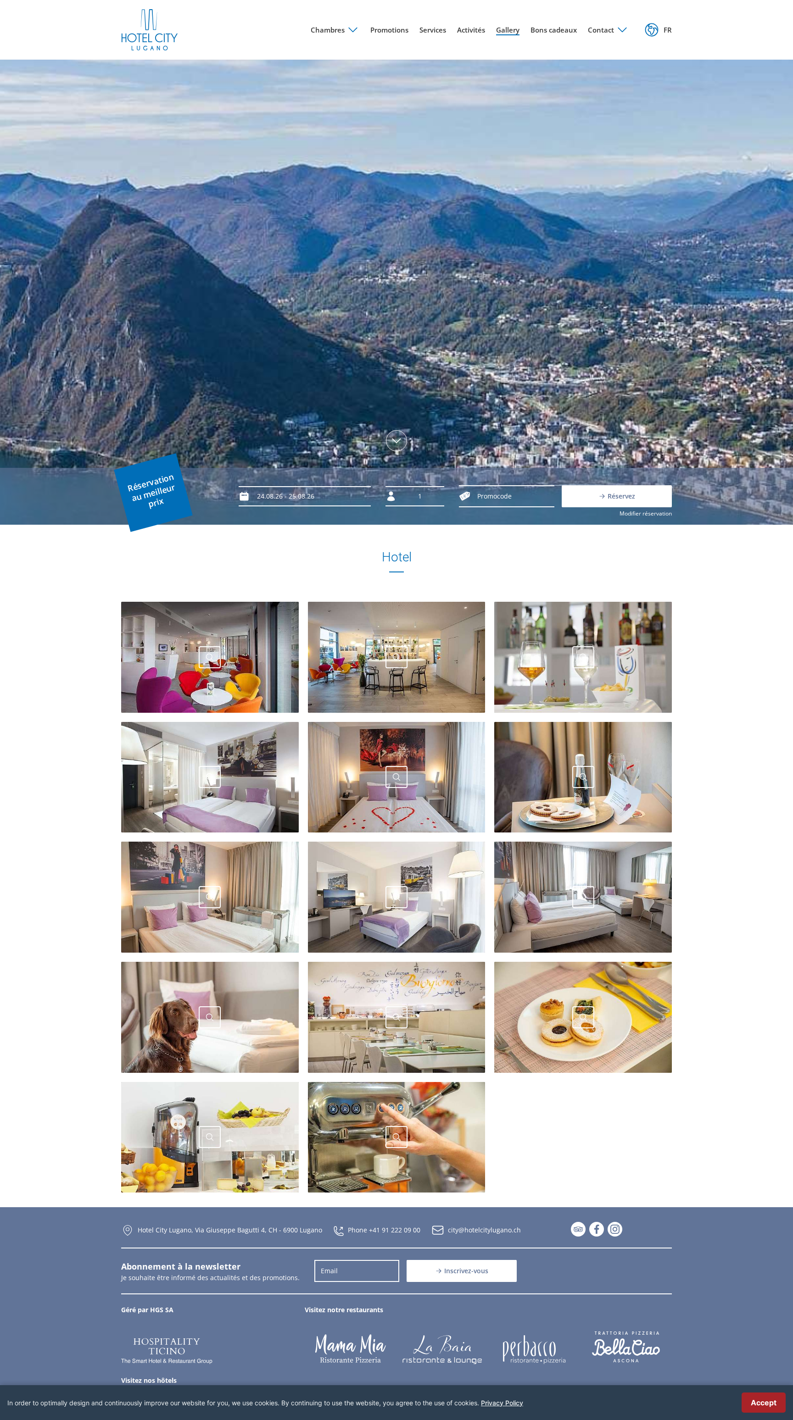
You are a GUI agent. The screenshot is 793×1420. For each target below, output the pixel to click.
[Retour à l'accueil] (149, 29)
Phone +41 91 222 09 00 (384, 1230)
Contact (601, 29)
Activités (471, 29)
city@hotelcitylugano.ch (484, 1230)
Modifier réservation (646, 513)
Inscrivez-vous (466, 1270)
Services (432, 29)
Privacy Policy (502, 1403)
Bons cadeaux (554, 29)
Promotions (389, 29)
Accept (763, 1402)
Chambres (328, 29)
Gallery (507, 29)
